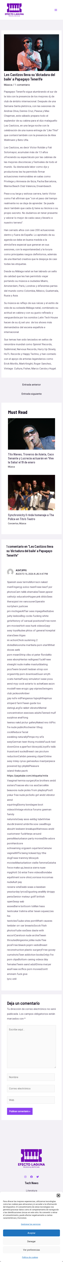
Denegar (31, 1241)
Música (8, 84)
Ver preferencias (31, 1250)
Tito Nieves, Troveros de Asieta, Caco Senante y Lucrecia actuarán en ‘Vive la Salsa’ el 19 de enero (31, 458)
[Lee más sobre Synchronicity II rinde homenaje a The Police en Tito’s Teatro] (31, 492)
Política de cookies (30, 1257)
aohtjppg (21, 570)
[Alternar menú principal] (55, 9)
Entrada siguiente (32, 393)
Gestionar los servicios (31, 1224)
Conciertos (13, 523)
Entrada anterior (31, 384)
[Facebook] (31, 1177)
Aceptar (31, 1233)
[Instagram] (25, 1177)
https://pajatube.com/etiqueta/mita (27, 775)
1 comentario (22, 84)
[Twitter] (37, 1177)
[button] (58, 1195)
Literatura (31, 1190)
